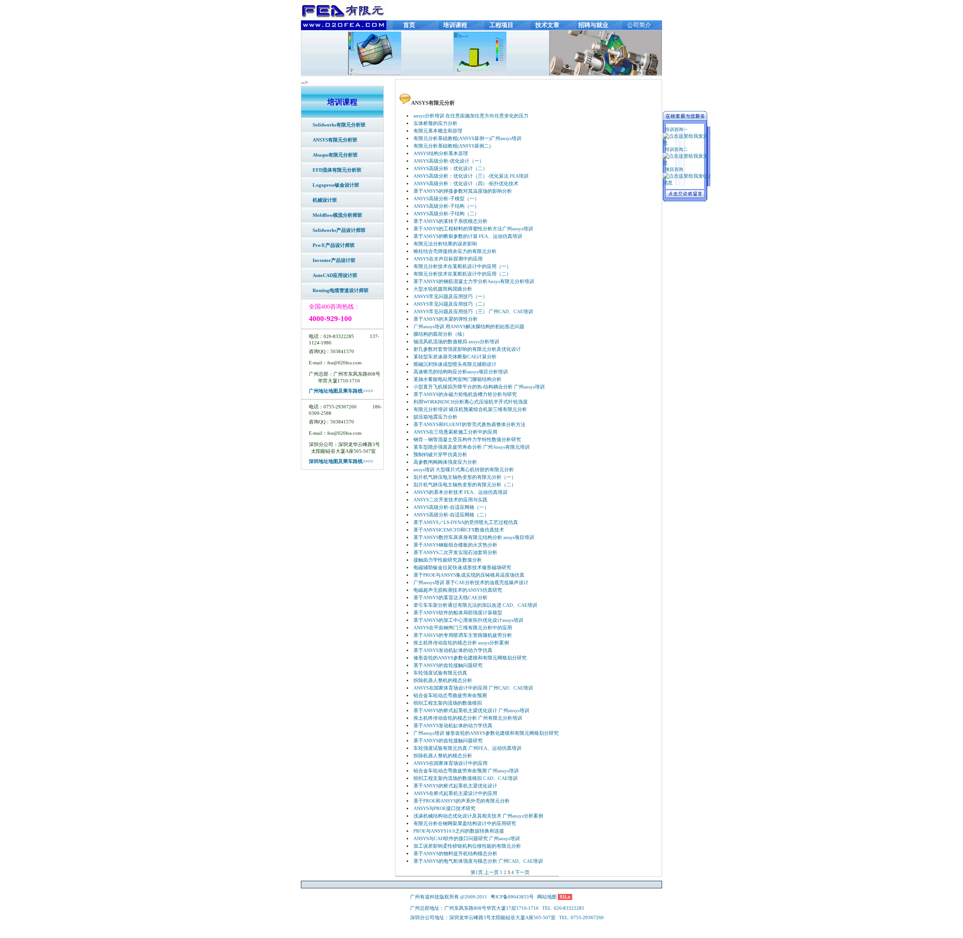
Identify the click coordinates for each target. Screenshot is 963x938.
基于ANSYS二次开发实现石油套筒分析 (455, 552)
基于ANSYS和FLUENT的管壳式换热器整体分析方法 (469, 424)
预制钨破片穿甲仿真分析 (440, 454)
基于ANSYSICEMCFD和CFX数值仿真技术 (458, 530)
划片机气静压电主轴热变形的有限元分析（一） (464, 477)
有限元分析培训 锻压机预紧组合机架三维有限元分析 (470, 409)
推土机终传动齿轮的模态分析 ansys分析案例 (461, 643)
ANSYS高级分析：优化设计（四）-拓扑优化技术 (465, 183)
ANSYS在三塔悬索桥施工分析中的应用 (455, 432)
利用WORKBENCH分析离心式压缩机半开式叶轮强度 (470, 402)
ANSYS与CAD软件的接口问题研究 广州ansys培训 (466, 838)
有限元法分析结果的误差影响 (445, 244)
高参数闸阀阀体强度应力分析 (445, 462)
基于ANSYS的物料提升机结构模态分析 (455, 853)
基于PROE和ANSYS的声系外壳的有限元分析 (461, 801)
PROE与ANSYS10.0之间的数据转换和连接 (458, 831)
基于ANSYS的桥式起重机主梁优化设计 (455, 786)
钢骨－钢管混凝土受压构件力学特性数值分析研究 (467, 439)
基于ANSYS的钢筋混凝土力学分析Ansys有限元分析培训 (473, 281)
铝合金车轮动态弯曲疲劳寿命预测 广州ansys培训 (466, 771)
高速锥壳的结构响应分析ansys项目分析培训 (460, 372)
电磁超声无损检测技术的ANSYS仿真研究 (457, 590)
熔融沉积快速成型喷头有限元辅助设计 (455, 364)
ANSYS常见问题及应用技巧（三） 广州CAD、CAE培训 (473, 311)
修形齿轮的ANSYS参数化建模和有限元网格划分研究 (470, 658)
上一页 (491, 872)
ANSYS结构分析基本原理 (440, 153)
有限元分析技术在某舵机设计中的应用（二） (462, 274)
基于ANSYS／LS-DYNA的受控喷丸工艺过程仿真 (465, 522)
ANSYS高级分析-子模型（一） (446, 198)
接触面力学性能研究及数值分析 (447, 560)
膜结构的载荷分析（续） (440, 334)
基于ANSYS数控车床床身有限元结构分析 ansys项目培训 (473, 537)
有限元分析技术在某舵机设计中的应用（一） (462, 266)
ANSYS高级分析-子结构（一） (446, 206)
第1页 (477, 872)
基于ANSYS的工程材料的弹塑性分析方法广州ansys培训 (473, 228)
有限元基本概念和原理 (437, 131)
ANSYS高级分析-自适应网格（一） (451, 507)
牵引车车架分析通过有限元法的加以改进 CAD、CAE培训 (475, 605)
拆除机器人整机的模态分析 (442, 680)
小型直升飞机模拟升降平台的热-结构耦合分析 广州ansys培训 (479, 387)
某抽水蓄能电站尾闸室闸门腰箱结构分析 (457, 379)
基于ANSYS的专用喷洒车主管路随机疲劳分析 (462, 635)
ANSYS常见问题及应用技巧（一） (450, 296)
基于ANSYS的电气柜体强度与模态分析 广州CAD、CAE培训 (478, 861)
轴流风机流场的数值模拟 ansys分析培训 (456, 341)
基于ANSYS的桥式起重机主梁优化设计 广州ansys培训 (471, 710)
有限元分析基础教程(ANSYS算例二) (452, 146)
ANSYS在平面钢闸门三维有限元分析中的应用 (462, 627)
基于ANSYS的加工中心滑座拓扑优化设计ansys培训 (468, 620)
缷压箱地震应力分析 (435, 417)
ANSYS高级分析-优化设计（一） (448, 161)
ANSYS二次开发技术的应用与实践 (450, 499)
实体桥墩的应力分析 (435, 123)
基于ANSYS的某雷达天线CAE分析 (450, 597)
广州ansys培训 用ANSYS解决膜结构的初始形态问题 (468, 326)
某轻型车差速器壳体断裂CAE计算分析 (455, 356)
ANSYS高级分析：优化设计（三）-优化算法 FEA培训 (471, 176)
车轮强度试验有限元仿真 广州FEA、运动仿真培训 (467, 748)
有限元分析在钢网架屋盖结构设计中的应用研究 (464, 823)
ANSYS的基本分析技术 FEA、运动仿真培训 (460, 492)
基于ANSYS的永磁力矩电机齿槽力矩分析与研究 (465, 394)
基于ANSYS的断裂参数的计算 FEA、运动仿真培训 (467, 236)
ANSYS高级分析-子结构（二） (446, 213)
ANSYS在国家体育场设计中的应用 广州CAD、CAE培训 (473, 688)
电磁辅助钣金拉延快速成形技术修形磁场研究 (462, 567)
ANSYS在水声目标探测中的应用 (448, 259)
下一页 (522, 872)
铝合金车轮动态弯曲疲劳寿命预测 (450, 695)
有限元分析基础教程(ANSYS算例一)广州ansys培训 (467, 138)
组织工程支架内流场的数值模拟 (447, 703)
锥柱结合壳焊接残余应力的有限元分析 (455, 251)
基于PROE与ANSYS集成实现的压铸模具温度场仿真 (468, 575)
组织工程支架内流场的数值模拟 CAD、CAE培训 (465, 778)
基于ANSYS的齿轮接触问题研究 (448, 665)
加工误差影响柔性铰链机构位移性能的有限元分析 (467, 846)
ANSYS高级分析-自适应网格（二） (451, 515)
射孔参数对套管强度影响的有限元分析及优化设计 (467, 349)
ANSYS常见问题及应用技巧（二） (450, 304)
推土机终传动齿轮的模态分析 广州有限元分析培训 (467, 718)
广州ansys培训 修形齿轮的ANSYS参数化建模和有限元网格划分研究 (486, 733)
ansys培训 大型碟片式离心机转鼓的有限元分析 (463, 469)
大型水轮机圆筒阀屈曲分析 (442, 289)
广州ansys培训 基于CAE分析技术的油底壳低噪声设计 (471, 582)
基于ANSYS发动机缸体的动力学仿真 (452, 650)
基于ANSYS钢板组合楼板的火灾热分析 (455, 545)
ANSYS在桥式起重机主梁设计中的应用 (455, 793)
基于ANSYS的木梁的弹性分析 (445, 319)
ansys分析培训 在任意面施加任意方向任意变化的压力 (471, 116)
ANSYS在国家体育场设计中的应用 (450, 763)
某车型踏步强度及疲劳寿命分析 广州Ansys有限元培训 (471, 447)
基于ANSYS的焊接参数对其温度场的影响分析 (462, 191)
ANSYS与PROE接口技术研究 (444, 808)
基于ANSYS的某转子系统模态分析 (450, 221)
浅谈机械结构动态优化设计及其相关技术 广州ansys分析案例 (478, 816)
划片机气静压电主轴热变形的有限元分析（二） (464, 484)
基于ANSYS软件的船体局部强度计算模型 (457, 612)
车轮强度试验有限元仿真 (440, 673)
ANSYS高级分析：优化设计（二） (450, 168)
